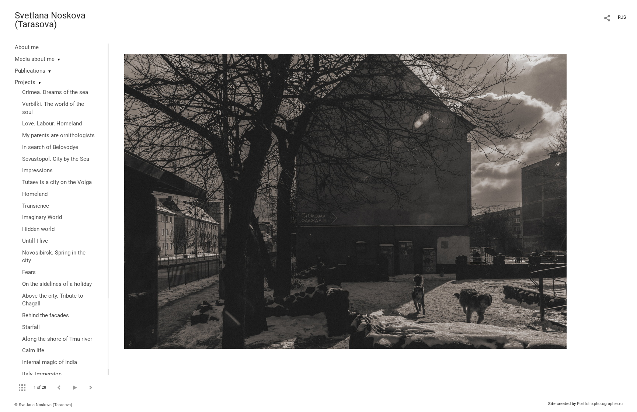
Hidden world (38, 229)
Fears (29, 272)
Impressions (37, 170)
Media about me (35, 59)
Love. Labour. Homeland (52, 123)
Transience (35, 205)
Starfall (31, 327)
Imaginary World (42, 217)
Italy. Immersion (42, 374)
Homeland (35, 194)
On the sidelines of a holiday (57, 284)
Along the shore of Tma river (57, 339)
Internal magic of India (49, 362)
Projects (25, 82)
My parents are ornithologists (58, 135)
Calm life (33, 350)
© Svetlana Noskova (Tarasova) (43, 404)
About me (27, 47)
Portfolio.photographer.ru (600, 403)
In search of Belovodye (50, 147)
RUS (622, 17)
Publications (30, 70)
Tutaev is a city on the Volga (57, 182)
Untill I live (35, 241)
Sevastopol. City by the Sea (55, 159)
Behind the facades (45, 315)
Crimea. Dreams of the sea (55, 92)
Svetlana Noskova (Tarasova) (50, 20)
